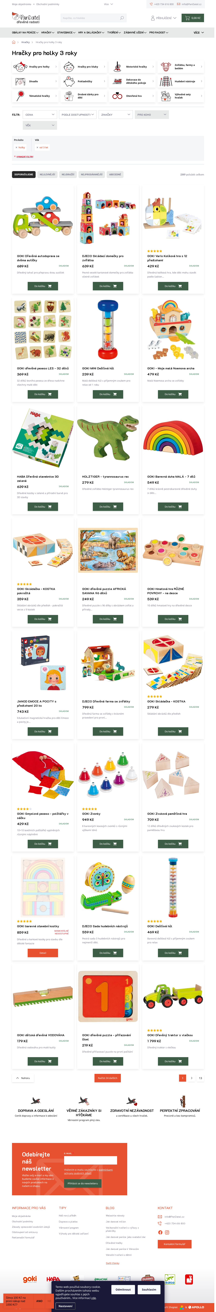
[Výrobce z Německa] (30, 1279)
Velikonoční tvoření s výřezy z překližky (122, 1229)
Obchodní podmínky (47, 4)
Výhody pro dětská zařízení (73, 1233)
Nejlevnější (47, 174)
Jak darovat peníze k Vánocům (122, 1249)
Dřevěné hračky (114, 1242)
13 (200, 1078)
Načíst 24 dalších (107, 1078)
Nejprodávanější (91, 174)
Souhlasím (149, 1289)
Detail (43, 952)
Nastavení (65, 1306)
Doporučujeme (24, 174)
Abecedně (115, 174)
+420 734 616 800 (175, 1223)
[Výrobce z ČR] (100, 1279)
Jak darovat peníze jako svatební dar (126, 1237)
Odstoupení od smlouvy (25, 1232)
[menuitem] (25, 32)
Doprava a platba (68, 1221)
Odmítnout (123, 1289)
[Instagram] (167, 1231)
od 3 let (43, 147)
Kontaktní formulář (174, 1244)
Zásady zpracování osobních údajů (31, 1226)
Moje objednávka (21, 4)
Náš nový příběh (67, 1215)
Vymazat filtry (25, 156)
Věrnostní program (69, 1227)
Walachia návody (115, 1215)
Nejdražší (68, 174)
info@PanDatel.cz (174, 1216)
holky (22, 147)
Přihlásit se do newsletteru (83, 1183)
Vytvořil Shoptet (169, 1307)
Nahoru (25, 1078)
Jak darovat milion (116, 1221)
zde (93, 1298)
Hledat (122, 17)
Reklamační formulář (23, 1237)
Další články (112, 1263)
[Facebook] (160, 1231)
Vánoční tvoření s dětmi (119, 1254)
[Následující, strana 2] (191, 1078)
